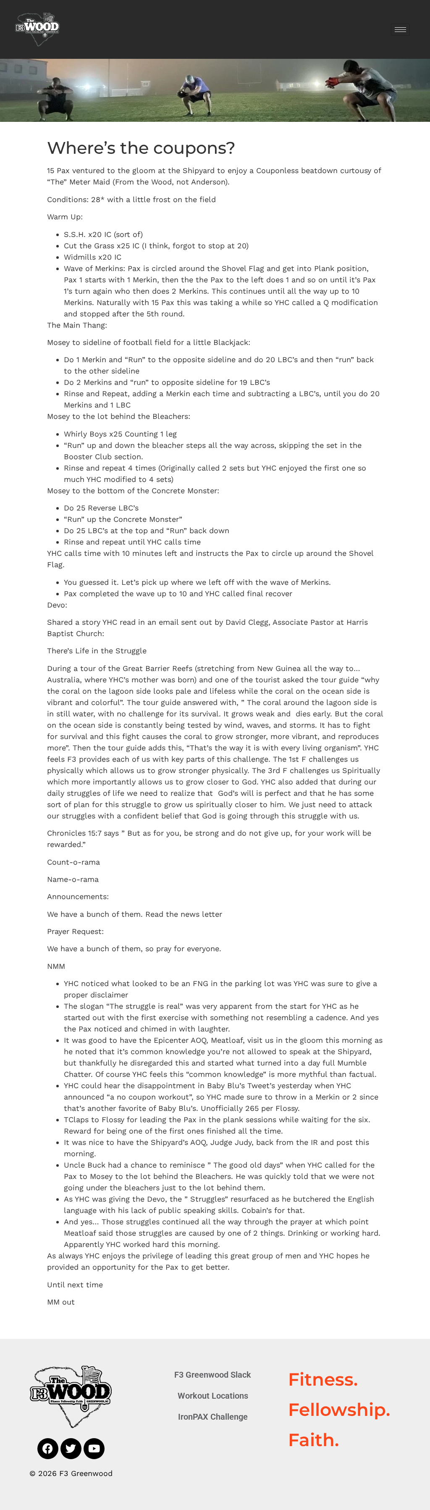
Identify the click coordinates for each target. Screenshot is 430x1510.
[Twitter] (70, 1448)
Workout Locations (213, 1396)
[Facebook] (47, 1448)
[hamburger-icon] (400, 30)
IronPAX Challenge (213, 1417)
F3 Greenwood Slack (212, 1375)
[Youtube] (94, 1448)
